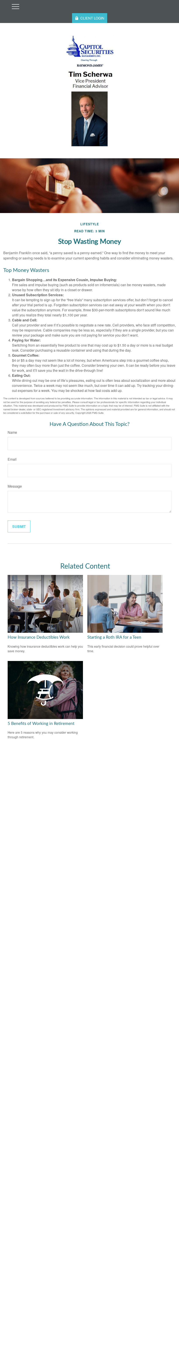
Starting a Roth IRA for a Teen (114, 637)
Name (12, 432)
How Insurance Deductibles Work (39, 637)
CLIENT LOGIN (92, 18)
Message (15, 486)
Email (12, 459)
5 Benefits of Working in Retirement (41, 724)
